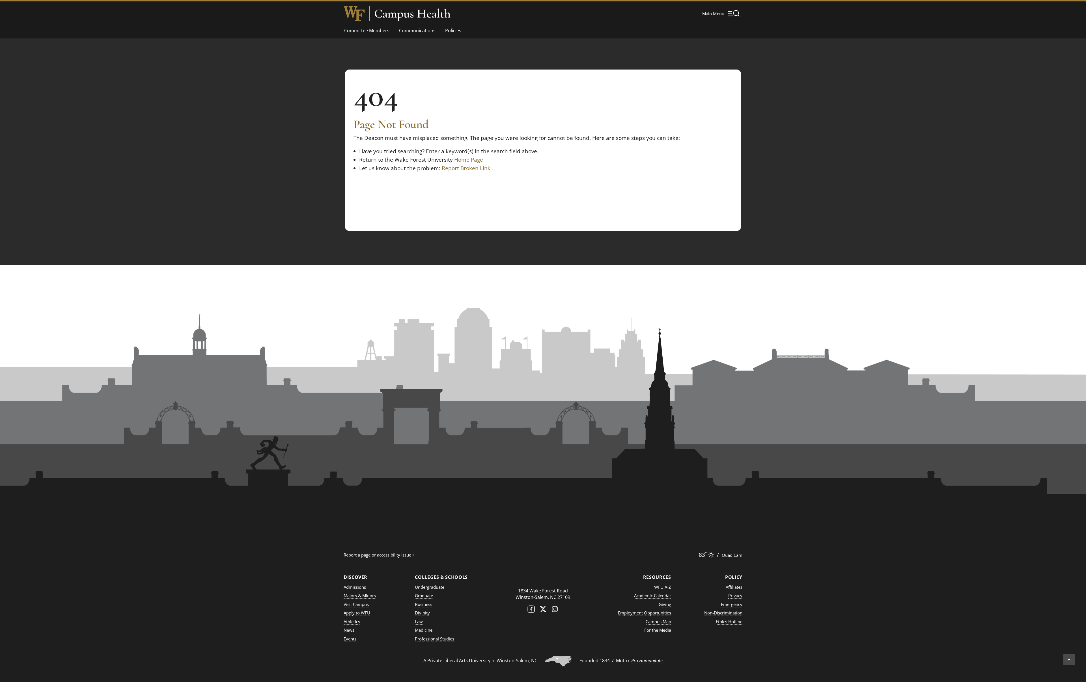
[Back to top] (1069, 659)
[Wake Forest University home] (354, 13)
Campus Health (412, 13)
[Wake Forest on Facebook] (531, 610)
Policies (453, 30)
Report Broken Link (466, 168)
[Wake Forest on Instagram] (555, 610)
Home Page (468, 159)
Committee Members (366, 30)
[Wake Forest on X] (543, 610)
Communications (417, 30)
